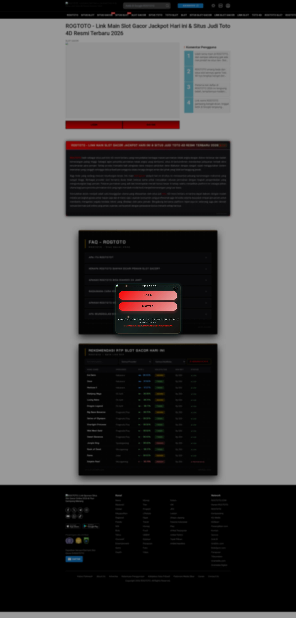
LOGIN (148, 295)
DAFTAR (148, 306)
